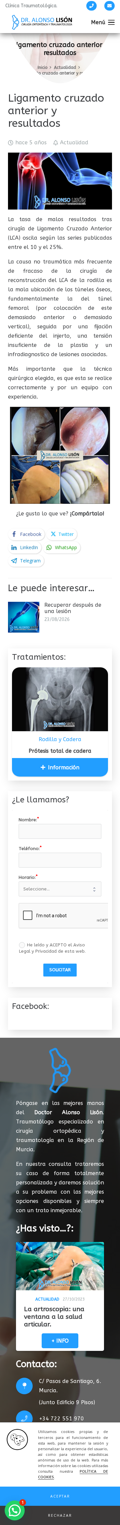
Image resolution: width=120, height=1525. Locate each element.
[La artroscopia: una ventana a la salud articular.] (60, 1266)
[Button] (91, 6)
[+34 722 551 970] (27, 1418)
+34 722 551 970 (61, 1418)
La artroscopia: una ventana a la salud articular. (54, 1316)
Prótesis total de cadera (60, 751)
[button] (60, 1496)
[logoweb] (42, 22)
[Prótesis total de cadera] (60, 699)
